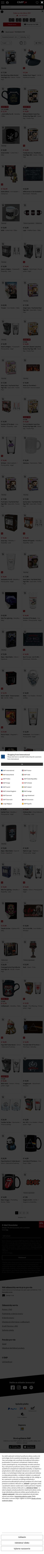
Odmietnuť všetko (22, 1543)
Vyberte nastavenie (22, 1548)
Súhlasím (22, 1537)
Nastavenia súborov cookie (23, 1496)
